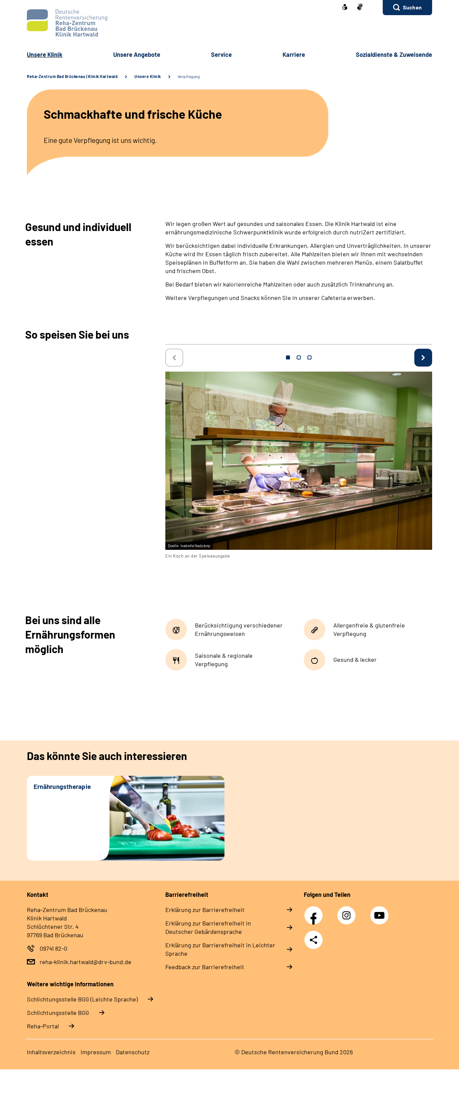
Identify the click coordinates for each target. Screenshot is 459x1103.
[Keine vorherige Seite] (174, 358)
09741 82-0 (53, 948)
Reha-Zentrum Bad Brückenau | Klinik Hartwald (72, 76)
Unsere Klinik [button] (44, 54)
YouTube (380, 911)
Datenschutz (133, 1052)
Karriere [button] (294, 54)
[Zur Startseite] (229, 23)
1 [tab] (288, 357)
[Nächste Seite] (423, 358)
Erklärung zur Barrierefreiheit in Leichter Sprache (220, 949)
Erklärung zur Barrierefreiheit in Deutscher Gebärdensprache (208, 927)
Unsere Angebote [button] (136, 54)
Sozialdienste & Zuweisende (394, 54)
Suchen (412, 7)
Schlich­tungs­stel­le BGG (58, 1012)
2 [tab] (298, 357)
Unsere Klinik (147, 76)
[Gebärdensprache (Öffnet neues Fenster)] (360, 7)
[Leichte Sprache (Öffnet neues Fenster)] (344, 7)
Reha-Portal (43, 1026)
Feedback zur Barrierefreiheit (204, 967)
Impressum (96, 1052)
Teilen (313, 940)
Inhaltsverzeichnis (51, 1052)
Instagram (348, 911)
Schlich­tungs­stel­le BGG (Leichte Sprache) (82, 999)
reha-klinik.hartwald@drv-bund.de (85, 961)
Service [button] (221, 54)
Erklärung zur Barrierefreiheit (205, 909)
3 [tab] (309, 357)
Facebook (315, 911)
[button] (407, 7)
